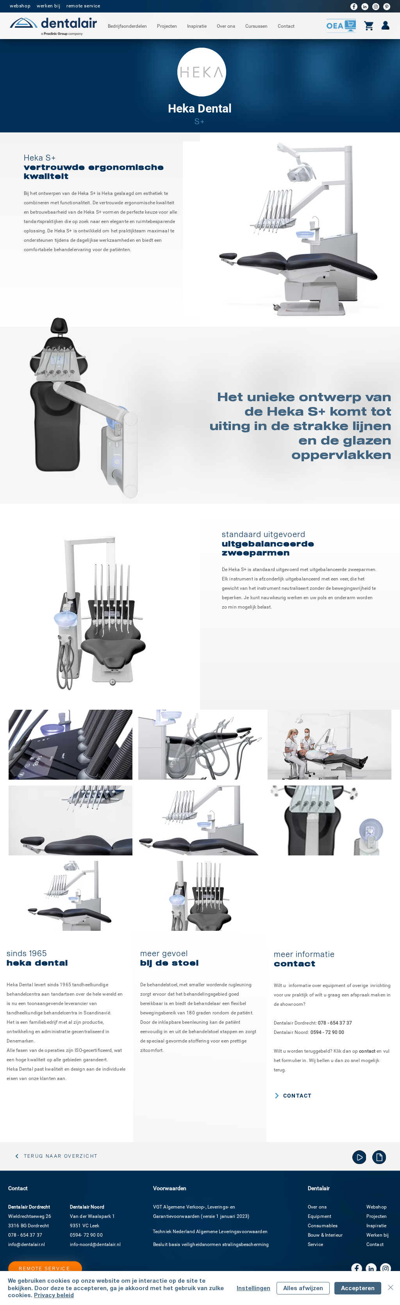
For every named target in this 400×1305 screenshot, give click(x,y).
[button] (127, 26)
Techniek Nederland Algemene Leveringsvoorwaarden (210, 1231)
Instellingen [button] (253, 1288)
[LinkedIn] (364, 6)
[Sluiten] (390, 1288)
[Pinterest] (386, 6)
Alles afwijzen (303, 1288)
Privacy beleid (54, 1295)
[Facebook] (353, 6)
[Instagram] (375, 6)
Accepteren (358, 1288)
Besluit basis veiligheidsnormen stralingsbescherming (211, 1244)
